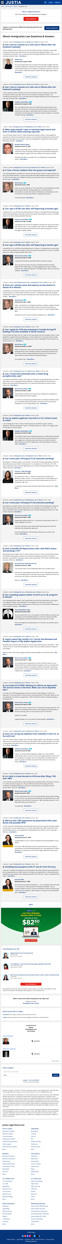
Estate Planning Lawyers (9, 1141)
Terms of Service (40, 1239)
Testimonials (35, 1221)
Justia (2, 6)
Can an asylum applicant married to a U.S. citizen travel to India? (30, 419)
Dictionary (34, 1156)
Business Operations (8, 1159)
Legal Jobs (5, 1206)
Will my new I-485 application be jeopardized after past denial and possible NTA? (30, 821)
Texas (33, 1196)
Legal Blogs (6, 1209)
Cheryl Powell (8, 1036)
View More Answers (31, 77)
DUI (32, 1139)
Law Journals (35, 1166)
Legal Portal (19, 1239)
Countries (5, 1221)
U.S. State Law (36, 1179)
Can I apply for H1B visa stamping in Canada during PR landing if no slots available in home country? (29, 330)
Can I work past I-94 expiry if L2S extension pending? (29, 458)
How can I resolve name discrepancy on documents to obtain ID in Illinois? (29, 286)
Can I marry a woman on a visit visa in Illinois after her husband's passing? (29, 45)
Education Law (31, 592)
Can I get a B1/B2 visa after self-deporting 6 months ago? (31, 208)
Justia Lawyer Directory (38, 1209)
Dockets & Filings (7, 1196)
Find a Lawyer (8, 1068)
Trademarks (6, 1219)
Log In (51, 2)
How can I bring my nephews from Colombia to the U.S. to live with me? (31, 734)
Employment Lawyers (8, 1139)
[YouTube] (25, 1236)
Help (32, 1239)
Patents (4, 1216)
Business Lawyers (7, 1134)
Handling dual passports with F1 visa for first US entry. (30, 866)
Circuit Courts (6, 1191)
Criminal (33, 1134)
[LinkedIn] (23, 1236)
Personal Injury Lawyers (9, 1147)
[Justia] (13, 2)
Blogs (32, 1169)
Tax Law (26, 167)
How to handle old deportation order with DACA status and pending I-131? (29, 549)
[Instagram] (30, 1236)
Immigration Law (19, 42)
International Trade (8, 1166)
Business (5, 1154)
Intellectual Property (8, 1164)
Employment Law (31, 127)
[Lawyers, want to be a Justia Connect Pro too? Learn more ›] (30, 102)
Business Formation (8, 1156)
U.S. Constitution (7, 1181)
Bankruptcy (34, 1131)
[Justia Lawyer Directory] (39, 1236)
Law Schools (35, 1154)
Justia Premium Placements (39, 1211)
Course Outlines (36, 1164)
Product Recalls (7, 1214)
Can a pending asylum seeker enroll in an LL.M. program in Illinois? (30, 595)
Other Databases (8, 1204)
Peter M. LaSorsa (9, 1049)
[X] (37, 1236)
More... (4, 1149)
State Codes (34, 1184)
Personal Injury (35, 1147)
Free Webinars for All (11, 949)
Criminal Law (30, 371)
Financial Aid (34, 1161)
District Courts (6, 1194)
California (34, 1189)
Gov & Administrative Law (21, 282)
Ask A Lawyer (8, 6)
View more (55, 1061)
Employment (6, 1161)
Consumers (6, 1014)
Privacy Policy (50, 1239)
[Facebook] (27, 1236)
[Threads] (32, 1236)
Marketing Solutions (38, 1204)
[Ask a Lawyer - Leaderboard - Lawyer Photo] (6, 1041)
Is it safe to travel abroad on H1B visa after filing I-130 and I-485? (29, 777)
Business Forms (7, 1211)
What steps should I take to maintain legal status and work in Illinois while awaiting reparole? (29, 130)
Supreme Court (7, 1189)
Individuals (35, 1129)
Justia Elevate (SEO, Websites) (40, 1214)
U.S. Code (5, 1184)
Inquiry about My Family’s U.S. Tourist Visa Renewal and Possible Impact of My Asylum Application (30, 640)
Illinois (15, 6)
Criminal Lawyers (7, 1136)
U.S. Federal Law (8, 1179)
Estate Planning (36, 1141)
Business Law (35, 167)
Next (31, 905)
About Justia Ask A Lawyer (13, 1011)
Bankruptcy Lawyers (8, 1131)
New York (34, 1194)
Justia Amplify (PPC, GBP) (38, 1216)
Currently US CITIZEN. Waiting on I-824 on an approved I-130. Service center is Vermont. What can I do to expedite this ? (30, 687)
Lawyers (5, 1017)
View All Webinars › (31, 984)
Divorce (33, 1136)
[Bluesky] (35, 1236)
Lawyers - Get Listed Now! (31, 1080)
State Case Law (35, 1186)
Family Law (30, 42)
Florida (33, 1191)
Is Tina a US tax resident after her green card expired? (30, 170)
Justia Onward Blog (37, 1219)
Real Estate (5, 1169)
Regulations (6, 1186)
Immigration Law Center (31, 1003)
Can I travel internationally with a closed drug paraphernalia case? (25, 374)
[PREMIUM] (8, 475)
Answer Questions (52, 28)
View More (22, 56)
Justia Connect (11, 1239)
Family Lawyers (7, 1144)
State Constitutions (37, 1181)
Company (27, 1239)
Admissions (34, 1159)
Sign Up (57, 2)
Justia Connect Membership (39, 1206)
